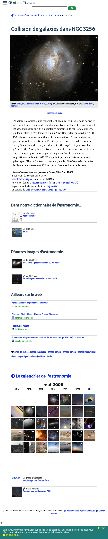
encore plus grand (54, 113)
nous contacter (89, 510)
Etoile (25, 231)
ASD (28, 189)
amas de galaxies (22, 352)
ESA (24, 104)
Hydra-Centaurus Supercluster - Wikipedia (30, 302)
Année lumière (29, 215)
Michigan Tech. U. (57, 189)
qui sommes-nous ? (72, 510)
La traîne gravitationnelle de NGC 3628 (40, 278)
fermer (102, 528)
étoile (49, 356)
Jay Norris (52, 186)
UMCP (74, 182)
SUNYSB (14, 106)
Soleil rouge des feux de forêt (36, 480)
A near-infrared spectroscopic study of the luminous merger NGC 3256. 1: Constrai (48, 337)
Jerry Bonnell (63, 182)
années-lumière (54, 352)
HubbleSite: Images (20, 326)
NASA (19, 104)
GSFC (44, 189)
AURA (48, 104)
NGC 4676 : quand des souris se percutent (41, 262)
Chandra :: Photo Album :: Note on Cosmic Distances (35, 314)
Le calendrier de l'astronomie (43, 376)
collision (33, 356)
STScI (42, 104)
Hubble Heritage (33, 104)
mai (57, 15)
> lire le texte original (22, 179)
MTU (52, 182)
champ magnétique (86, 352)
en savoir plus (12, 535)
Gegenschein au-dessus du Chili (36, 491)
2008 (50, 15)
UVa (86, 104)
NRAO (91, 104)
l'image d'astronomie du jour (30, 15)
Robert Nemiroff (40, 182)
